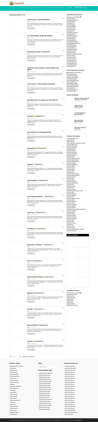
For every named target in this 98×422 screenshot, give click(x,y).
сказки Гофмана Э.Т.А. (72, 81)
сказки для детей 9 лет (69, 404)
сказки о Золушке (71, 139)
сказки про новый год (71, 201)
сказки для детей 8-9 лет (70, 402)
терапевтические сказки (72, 305)
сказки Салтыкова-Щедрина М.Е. (74, 53)
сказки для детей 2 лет (69, 376)
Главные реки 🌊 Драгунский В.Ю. (38, 19)
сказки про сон (70, 224)
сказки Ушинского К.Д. (72, 60)
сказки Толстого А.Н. (71, 57)
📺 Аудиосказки (77, 7)
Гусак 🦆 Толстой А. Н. (34, 261)
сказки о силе (12, 402)
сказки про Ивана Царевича (73, 175)
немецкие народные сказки (44, 393)
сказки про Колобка (71, 176)
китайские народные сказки (44, 391)
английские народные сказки (45, 375)
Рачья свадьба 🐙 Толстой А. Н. (37, 180)
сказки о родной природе (15, 400)
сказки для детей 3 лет (69, 380)
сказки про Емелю (71, 169)
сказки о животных (13, 396)
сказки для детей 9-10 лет (70, 406)
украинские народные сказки (45, 403)
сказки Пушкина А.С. (71, 52)
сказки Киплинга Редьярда (73, 84)
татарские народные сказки (44, 401)
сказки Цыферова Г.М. (72, 63)
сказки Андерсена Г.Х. (72, 74)
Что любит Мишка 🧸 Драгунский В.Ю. (40, 36)
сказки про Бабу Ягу (71, 149)
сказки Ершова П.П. (71, 33)
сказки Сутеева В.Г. (71, 55)
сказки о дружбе (13, 392)
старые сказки (70, 302)
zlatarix (28, 21)
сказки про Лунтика (71, 186)
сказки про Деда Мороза (72, 159)
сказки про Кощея (71, 179)
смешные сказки (13, 410)
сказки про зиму (70, 172)
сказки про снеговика (71, 216)
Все (71, 7)
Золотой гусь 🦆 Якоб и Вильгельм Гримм (41, 84)
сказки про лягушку (71, 189)
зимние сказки (70, 300)
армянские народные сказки (44, 379)
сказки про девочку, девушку (73, 158)
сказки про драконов (14, 406)
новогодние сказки (13, 372)
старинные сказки (13, 414)
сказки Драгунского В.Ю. (72, 32)
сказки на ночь (13, 390)
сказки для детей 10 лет (70, 408)
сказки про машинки (71, 193)
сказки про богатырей (72, 152)
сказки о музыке (70, 141)
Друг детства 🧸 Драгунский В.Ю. (78, 121)
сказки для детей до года (70, 370)
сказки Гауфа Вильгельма (73, 80)
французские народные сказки (45, 405)
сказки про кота (70, 178)
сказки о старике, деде (72, 144)
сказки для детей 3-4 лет (70, 382)
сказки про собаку (71, 219)
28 (19, 356)
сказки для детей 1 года (70, 372)
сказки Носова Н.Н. (71, 47)
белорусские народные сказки (45, 381)
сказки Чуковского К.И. (72, 64)
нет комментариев (77, 101)
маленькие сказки (13, 370)
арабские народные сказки (44, 377)
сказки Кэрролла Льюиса (72, 86)
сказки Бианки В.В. (71, 24)
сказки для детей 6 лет (69, 392)
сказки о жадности (13, 394)
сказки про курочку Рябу (72, 183)
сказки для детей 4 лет (69, 384)
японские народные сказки (44, 409)
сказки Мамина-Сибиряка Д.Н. (74, 43)
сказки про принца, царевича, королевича (76, 209)
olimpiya (28, 150)
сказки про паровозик (71, 204)
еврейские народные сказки (44, 385)
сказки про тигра (70, 226)
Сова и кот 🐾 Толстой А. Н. (36, 212)
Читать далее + (31, 28)
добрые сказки (70, 299)
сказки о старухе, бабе (72, 146)
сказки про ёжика (70, 166)
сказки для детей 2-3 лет (70, 378)
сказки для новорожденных (70, 368)
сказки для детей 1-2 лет (70, 374)
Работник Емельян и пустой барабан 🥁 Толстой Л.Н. (81, 99)
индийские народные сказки (44, 387)
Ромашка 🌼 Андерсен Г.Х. (36, 116)
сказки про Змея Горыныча (73, 173)
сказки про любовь (13, 408)
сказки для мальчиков (14, 382)
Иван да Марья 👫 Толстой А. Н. (37, 325)
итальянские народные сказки (45, 389)
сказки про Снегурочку (72, 218)
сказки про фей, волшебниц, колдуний (75, 229)
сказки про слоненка (71, 215)
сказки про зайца (70, 170)
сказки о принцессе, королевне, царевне (76, 143)
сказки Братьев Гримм (72, 78)
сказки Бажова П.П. (71, 21)
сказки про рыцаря (71, 213)
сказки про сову (70, 221)
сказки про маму (70, 192)
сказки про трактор (71, 227)
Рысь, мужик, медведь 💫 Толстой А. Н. (40, 196)
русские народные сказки (44, 397)
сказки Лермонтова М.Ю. (72, 41)
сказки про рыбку (71, 212)
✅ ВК (85, 7)
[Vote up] (62, 18)
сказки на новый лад (14, 388)
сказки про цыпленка (71, 230)
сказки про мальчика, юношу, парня (75, 190)
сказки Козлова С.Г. (71, 38)
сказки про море (70, 196)
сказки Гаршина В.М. (71, 26)
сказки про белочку (71, 150)
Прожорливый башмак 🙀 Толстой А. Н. (40, 277)
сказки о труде (13, 404)
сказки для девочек (14, 380)
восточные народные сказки (44, 383)
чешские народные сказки (44, 407)
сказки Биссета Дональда (72, 77)
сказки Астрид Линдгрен (72, 75)
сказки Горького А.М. (71, 29)
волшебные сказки (71, 297)
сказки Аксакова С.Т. (71, 18)
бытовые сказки (70, 296)
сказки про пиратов (71, 207)
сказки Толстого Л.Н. (71, 58)
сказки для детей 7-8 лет (70, 398)
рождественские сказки (14, 376)
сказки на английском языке (15, 386)
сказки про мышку (71, 199)
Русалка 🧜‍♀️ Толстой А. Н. (35, 309)
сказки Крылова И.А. (71, 40)
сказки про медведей (71, 195)
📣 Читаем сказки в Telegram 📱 (74, 17)
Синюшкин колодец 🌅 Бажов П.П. (38, 52)
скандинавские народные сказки (45, 399)
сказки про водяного (71, 155)
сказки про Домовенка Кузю (73, 161)
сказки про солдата (71, 223)
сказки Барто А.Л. (71, 23)
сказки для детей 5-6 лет (70, 390)
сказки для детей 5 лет (69, 388)
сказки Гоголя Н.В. (71, 27)
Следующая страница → (28, 356)
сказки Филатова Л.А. (71, 61)
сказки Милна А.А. (71, 87)
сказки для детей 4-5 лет (70, 386)
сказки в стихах (13, 378)
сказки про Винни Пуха (72, 153)
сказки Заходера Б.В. (71, 37)
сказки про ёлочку (71, 167)
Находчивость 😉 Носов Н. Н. (37, 148)
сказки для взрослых (69, 414)
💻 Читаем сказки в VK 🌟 (73, 138)
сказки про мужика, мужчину (73, 198)
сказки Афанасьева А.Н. (72, 20)
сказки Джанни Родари (72, 83)
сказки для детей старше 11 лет (71, 412)
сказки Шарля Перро (71, 91)
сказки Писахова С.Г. (71, 50)
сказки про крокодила (72, 181)
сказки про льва (70, 187)
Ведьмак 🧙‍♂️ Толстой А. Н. (35, 293)
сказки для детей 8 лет (69, 400)
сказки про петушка (71, 206)
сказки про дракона (71, 163)
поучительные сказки (14, 374)
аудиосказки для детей (72, 294)
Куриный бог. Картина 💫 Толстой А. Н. (40, 244)
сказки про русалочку (72, 210)
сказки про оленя (70, 203)
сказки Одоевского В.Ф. (72, 49)
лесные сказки (13, 368)
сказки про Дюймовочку (72, 164)
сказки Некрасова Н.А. (72, 46)
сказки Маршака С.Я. (71, 44)
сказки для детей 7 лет (69, 396)
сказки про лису (70, 184)
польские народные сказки (44, 395)
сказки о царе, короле (72, 147)
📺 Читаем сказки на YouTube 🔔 (74, 72)
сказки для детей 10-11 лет (70, 410)
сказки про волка (70, 156)
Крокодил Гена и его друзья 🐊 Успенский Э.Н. (42, 100)
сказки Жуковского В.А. (72, 35)
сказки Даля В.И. (70, 30)
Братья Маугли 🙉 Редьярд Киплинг (39, 132)
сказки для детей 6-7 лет (70, 394)
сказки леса (12, 384)
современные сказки (14, 412)
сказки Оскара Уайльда (72, 89)
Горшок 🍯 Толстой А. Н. (35, 341)
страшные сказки (71, 303)
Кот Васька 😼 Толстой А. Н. (36, 228)
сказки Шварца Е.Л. (71, 66)
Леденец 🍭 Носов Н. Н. (35, 164)
